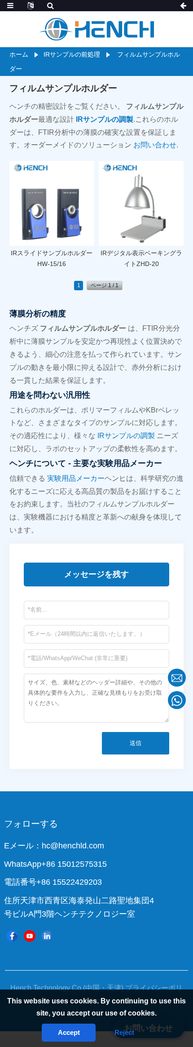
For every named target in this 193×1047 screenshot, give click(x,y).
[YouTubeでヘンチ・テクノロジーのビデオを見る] (29, 936)
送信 (135, 743)
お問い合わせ (154, 145)
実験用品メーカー (76, 478)
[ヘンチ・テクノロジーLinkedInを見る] (47, 936)
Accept (69, 1032)
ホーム (18, 54)
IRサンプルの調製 (126, 435)
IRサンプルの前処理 (72, 54)
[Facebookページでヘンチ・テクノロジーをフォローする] (12, 936)
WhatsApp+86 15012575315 (55, 864)
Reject (124, 1032)
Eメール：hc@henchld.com (54, 845)
